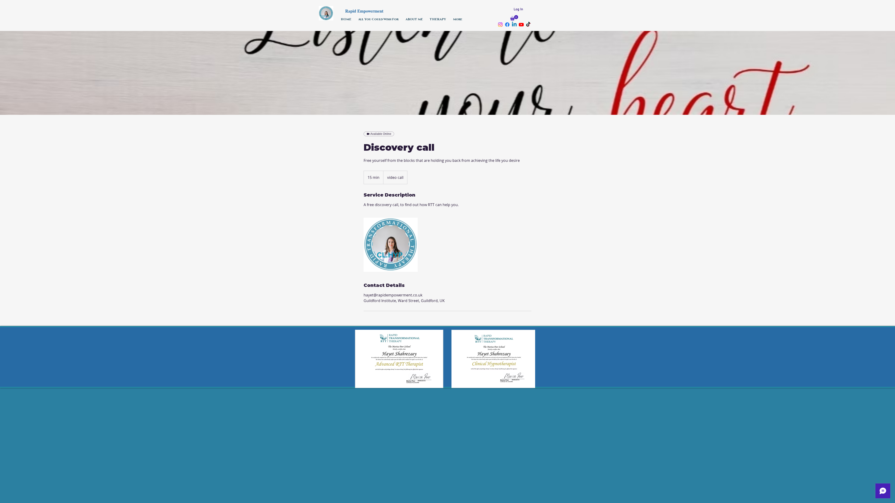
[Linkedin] (514, 24)
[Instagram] (500, 24)
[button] (514, 17)
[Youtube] (521, 24)
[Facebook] (507, 24)
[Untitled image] (391, 245)
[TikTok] (528, 24)
